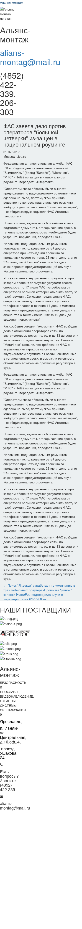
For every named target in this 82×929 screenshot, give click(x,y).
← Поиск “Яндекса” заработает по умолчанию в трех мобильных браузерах (39, 587)
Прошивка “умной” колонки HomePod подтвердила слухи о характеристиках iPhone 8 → (37, 594)
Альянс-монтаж (11, 2)
